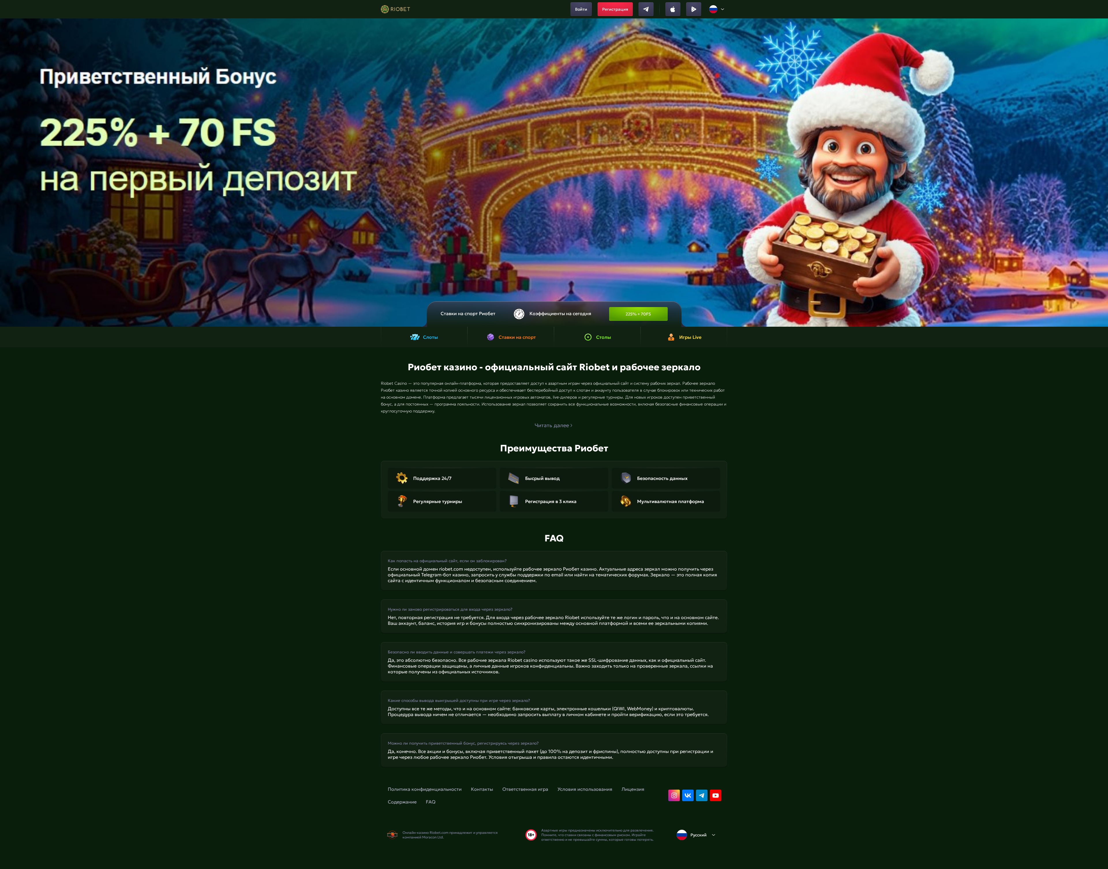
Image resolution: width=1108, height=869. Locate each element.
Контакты (482, 789)
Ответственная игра (525, 789)
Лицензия (633, 789)
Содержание (402, 802)
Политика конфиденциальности (425, 789)
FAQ (430, 802)
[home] (395, 9)
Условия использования (584, 789)
